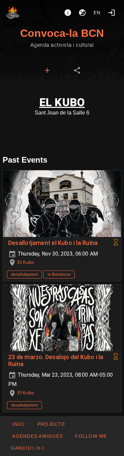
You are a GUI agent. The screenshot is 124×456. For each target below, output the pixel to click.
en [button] (97, 12)
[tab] (47, 70)
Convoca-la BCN (62, 33)
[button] (37, 436)
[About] (68, 12)
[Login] (111, 12)
